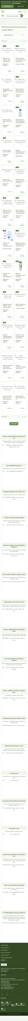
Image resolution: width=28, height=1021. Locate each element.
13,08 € (10, 377)
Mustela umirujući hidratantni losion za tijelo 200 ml (20, 244)
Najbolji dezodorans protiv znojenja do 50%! (14, 855)
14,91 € (10, 225)
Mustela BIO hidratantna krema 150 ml (8, 90)
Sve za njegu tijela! (14, 828)
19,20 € (22, 317)
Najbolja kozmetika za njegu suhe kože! (14, 831)
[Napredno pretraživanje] (25, 15)
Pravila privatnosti (5, 947)
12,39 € (22, 132)
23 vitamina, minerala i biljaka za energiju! (14, 912)
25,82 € (22, 161)
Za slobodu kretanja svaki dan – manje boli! (14, 801)
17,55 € (10, 101)
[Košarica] (25, 11)
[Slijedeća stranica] (25, 41)
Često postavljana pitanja (6, 957)
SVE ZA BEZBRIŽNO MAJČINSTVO (14, 465)
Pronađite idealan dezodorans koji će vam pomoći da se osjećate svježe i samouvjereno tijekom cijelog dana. (14, 861)
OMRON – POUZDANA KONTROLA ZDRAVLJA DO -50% (14, 437)
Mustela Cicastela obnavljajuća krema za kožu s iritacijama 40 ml (8, 367)
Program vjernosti (5, 955)
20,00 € (9, 408)
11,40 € (22, 286)
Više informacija (16, 3)
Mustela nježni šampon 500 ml (7, 151)
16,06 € (22, 192)
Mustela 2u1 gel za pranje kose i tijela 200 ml (20, 336)
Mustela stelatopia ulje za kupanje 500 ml (20, 152)
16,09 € (10, 348)
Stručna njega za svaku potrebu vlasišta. (14, 718)
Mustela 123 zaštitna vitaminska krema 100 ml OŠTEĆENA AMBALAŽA (7, 244)
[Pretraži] (21, 15)
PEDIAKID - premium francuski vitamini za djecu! (14, 630)
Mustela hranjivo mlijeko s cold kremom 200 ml (7, 306)
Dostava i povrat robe (5, 952)
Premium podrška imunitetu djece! (14, 746)
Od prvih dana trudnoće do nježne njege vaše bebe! (14, 468)
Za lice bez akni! (14, 773)
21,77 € (10, 191)
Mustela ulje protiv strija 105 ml (8, 180)
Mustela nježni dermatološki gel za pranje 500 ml (20, 121)
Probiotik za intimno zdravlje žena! (14, 517)
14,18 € (22, 377)
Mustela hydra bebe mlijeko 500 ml (7, 121)
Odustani (14, 423)
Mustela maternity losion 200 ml (20, 305)
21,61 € (22, 408)
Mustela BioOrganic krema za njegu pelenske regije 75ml (20, 275)
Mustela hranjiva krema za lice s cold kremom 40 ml (7, 397)
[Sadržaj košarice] (5, 71)
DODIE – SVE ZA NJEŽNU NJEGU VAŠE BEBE (14, 885)
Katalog (3, 21)
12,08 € (10, 162)
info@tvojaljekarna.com (9, 987)
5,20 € (10, 286)
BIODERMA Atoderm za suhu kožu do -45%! (14, 491)
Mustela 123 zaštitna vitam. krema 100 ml (7, 60)
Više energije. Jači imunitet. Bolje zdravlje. (14, 695)
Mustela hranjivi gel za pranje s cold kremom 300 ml (20, 90)
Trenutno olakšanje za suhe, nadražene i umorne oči (14, 546)
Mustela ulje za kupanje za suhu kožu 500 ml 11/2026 (7, 212)
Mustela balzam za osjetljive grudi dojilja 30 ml (20, 60)
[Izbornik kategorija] (2, 15)
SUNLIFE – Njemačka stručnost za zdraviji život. (14, 691)
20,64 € (22, 225)
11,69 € (22, 102)
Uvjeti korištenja (4, 945)
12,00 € (10, 317)
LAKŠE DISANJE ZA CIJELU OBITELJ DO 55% (14, 602)
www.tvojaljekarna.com (8, 988)
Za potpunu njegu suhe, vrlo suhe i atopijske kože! (14, 494)
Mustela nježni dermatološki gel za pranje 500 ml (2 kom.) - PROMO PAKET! (20, 212)
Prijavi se (20, 11)
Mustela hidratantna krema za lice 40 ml (21, 367)
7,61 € (10, 256)
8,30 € (10, 71)
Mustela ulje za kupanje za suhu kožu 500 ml (20, 181)
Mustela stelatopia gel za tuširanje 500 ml (7, 336)
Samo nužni (21, 6)
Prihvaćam (7, 6)
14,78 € (22, 256)
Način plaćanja (4, 950)
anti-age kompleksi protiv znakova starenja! (14, 659)
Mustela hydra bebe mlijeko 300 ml (20, 397)
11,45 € (22, 71)
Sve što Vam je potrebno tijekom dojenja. (14, 574)
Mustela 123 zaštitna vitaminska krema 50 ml (7, 275)
